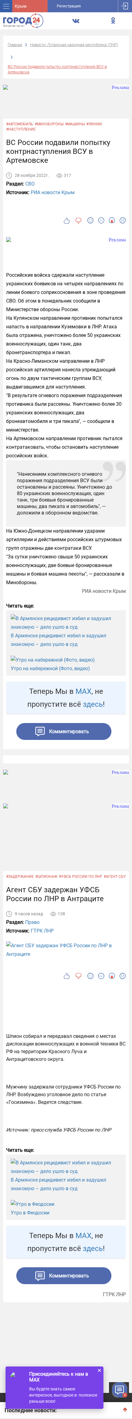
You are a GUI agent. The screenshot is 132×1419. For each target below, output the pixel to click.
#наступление (21, 129)
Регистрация (69, 6)
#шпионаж (46, 876)
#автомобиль (19, 124)
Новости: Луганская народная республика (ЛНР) (74, 44)
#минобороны (49, 124)
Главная (15, 44)
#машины (75, 124)
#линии (94, 124)
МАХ (83, 691)
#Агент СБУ (115, 876)
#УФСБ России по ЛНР (80, 876)
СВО (30, 184)
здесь (93, 704)
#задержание (20, 876)
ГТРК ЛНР (42, 931)
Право (32, 922)
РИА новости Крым (53, 192)
